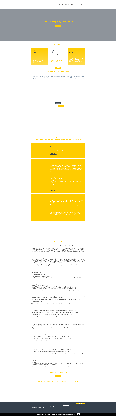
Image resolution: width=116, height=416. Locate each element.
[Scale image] (39, 390)
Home (59, 4)
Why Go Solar (72, 4)
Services (67, 4)
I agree (78, 414)
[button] (58, 26)
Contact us (82, 4)
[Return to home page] (38, 4)
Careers (77, 4)
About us (63, 4)
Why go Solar (52, 406)
